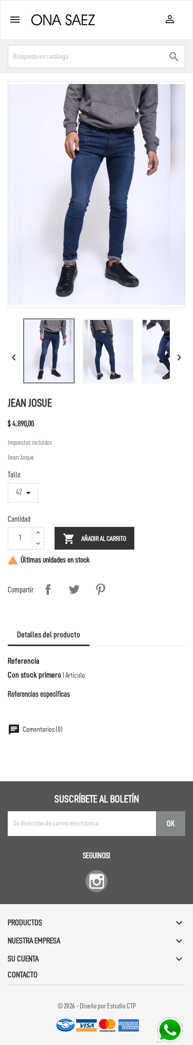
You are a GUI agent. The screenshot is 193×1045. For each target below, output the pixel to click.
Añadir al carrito (94, 539)
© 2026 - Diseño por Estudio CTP (97, 1005)
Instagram (96, 881)
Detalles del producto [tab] (48, 635)
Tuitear (74, 589)
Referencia (23, 661)
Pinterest (100, 589)
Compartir (48, 589)
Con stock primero (34, 675)
